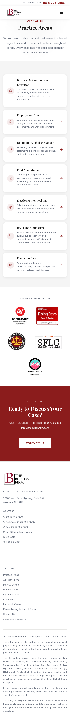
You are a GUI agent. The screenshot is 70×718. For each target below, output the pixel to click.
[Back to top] (62, 712)
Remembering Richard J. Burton (20, 609)
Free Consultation (44, 2)
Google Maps (13, 541)
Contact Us (35, 443)
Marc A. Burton (11, 584)
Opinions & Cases (12, 594)
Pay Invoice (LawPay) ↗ (14, 620)
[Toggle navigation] (61, 12)
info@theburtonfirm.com (35, 427)
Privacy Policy (59, 636)
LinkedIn (10, 536)
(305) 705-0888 (18, 422)
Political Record (11, 589)
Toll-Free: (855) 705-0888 (46, 422)
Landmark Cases (12, 604)
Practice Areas (11, 574)
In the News (9, 599)
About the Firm (11, 579)
